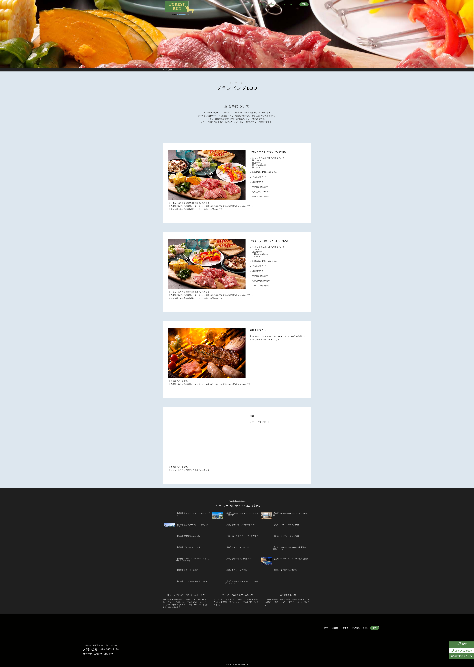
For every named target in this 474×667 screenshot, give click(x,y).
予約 (304, 4)
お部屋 (261, 4)
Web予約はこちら (461, 656)
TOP (252, 4)
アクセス (281, 4)
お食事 (271, 4)
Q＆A (291, 4)
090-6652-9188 (463, 650)
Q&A (365, 628)
